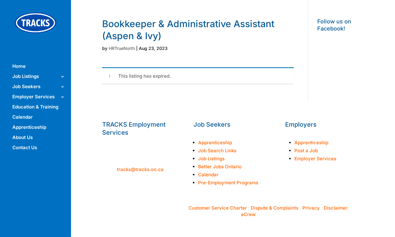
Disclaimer (335, 208)
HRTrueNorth (122, 48)
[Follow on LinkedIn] (327, 184)
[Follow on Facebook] (290, 184)
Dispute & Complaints (274, 208)
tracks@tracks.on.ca (140, 169)
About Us (22, 137)
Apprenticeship (29, 127)
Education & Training (35, 107)
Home (19, 66)
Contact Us (24, 147)
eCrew (248, 214)
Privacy (311, 208)
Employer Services (33, 97)
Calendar (22, 117)
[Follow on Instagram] (302, 184)
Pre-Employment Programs (228, 183)
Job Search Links (217, 150)
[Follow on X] (315, 184)
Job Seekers (26, 86)
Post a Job (306, 150)
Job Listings (25, 76)
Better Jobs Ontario (220, 167)
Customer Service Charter (218, 208)
